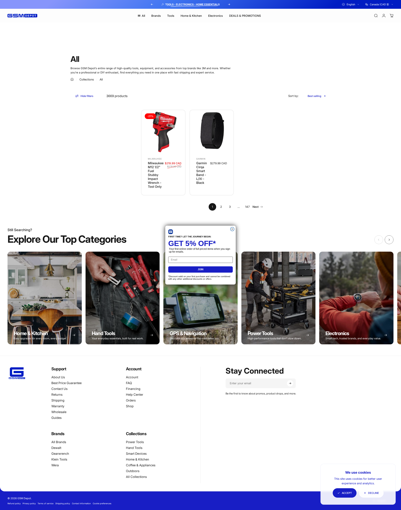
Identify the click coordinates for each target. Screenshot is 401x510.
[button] (170, 231)
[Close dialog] (232, 229)
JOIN (200, 269)
